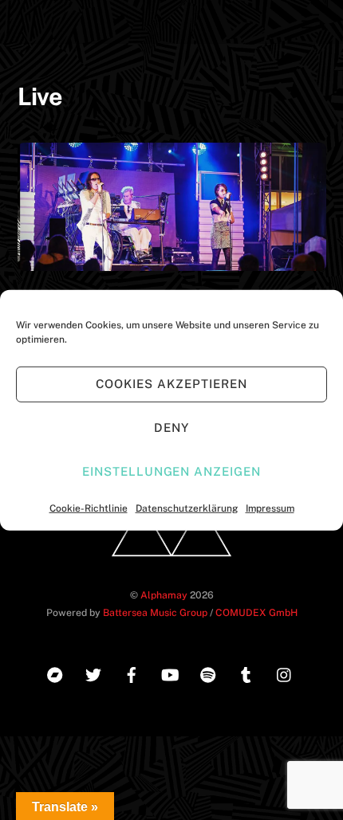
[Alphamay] (171, 561)
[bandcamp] (55, 672)
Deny (171, 427)
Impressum (270, 507)
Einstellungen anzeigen (171, 471)
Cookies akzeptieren (171, 383)
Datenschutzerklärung (187, 507)
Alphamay (163, 595)
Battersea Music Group (155, 612)
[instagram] (285, 672)
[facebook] (132, 672)
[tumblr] (246, 672)
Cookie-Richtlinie (88, 507)
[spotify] (208, 672)
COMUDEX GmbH (256, 612)
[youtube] (170, 672)
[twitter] (93, 672)
